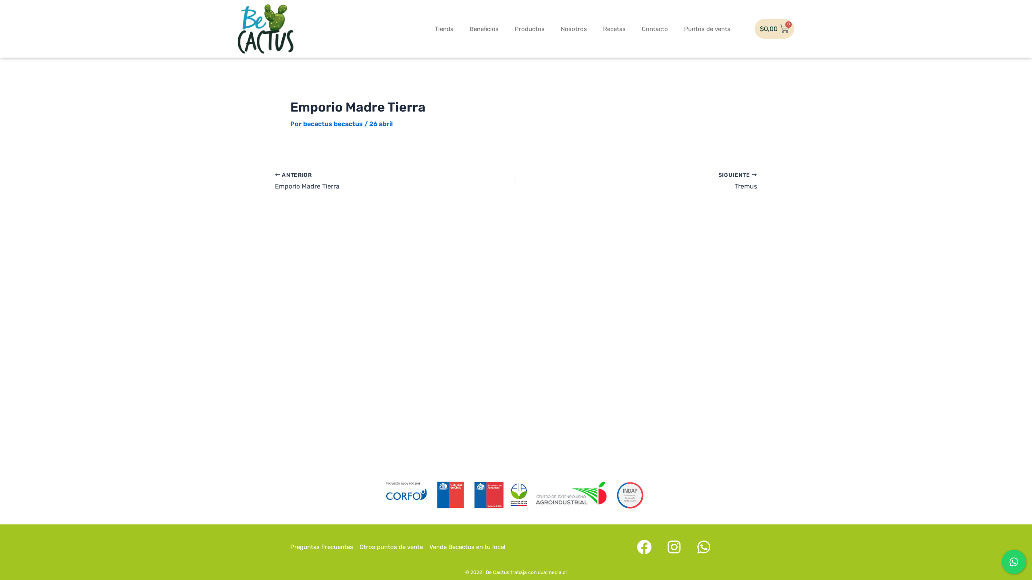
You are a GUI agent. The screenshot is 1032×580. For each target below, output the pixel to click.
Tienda (444, 29)
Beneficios (484, 29)
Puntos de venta (707, 29)
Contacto (655, 29)
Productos (530, 29)
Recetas (614, 29)
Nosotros (574, 29)
